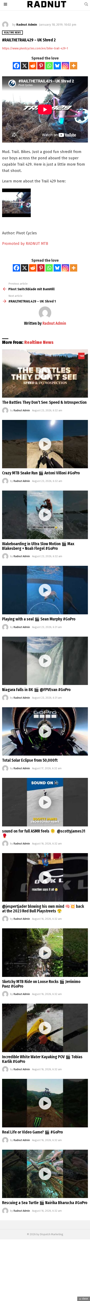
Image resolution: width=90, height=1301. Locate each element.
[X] (24, 65)
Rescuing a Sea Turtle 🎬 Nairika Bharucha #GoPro (44, 1202)
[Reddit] (32, 65)
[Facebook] (16, 65)
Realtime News (39, 342)
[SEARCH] (86, 4)
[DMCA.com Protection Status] (45, 1299)
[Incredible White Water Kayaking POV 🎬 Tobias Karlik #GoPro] (45, 1028)
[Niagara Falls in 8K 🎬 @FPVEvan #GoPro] (45, 661)
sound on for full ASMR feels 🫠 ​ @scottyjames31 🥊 (43, 833)
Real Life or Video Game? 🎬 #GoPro (32, 1132)
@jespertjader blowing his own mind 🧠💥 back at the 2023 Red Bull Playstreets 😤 (43, 908)
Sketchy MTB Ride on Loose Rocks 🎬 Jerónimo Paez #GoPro (41, 984)
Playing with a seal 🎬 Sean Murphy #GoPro (38, 619)
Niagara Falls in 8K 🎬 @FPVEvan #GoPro (36, 689)
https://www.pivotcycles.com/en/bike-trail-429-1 (35, 48)
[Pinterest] (41, 65)
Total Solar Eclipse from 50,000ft (30, 760)
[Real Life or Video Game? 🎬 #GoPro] (45, 1103)
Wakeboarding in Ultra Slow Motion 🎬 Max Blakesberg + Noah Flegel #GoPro (38, 546)
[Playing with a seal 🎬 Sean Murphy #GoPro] (45, 590)
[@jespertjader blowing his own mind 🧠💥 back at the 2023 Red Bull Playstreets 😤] (45, 877)
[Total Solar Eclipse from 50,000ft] (45, 731)
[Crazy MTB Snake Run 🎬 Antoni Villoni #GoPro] (45, 444)
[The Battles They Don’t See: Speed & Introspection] (45, 373)
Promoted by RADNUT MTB (25, 243)
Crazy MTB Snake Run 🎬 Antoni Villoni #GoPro (41, 473)
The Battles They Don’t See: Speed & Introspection (44, 402)
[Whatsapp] (49, 65)
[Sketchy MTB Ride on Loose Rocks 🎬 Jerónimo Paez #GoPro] (45, 952)
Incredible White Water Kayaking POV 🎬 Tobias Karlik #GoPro (42, 1059)
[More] (73, 65)
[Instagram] (65, 65)
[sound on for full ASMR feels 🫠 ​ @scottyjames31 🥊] (45, 802)
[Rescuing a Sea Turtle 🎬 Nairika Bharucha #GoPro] (45, 1174)
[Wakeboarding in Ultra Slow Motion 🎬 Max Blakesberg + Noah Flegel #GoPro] (45, 515)
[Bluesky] (57, 65)
